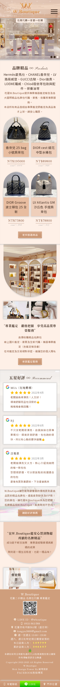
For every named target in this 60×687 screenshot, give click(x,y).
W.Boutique (30, 665)
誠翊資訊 (43, 669)
